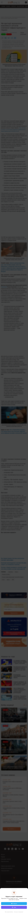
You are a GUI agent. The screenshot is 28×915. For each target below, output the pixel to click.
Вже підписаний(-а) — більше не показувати (14, 911)
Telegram (15, 903)
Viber (15, 907)
